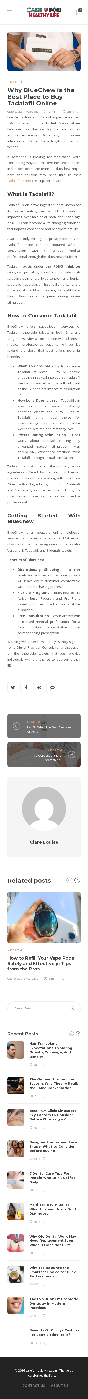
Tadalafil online (19, 181)
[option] (44, 935)
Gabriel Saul (15, 978)
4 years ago (31, 111)
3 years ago (31, 978)
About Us (59, 1385)
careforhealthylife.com (43, 1375)
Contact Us (33, 1385)
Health (14, 82)
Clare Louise (14, 111)
